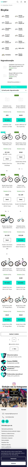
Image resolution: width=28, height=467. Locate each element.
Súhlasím (13, 463)
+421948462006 (9, 417)
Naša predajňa (5, 440)
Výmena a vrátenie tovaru (7, 433)
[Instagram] (7, 421)
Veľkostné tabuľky (6, 444)
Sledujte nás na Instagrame (14, 387)
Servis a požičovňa (6, 447)
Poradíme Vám (5, 442)
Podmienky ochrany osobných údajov (10, 431)
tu (17, 455)
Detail (7, 159)
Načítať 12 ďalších (14, 334)
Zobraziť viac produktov (13, 82)
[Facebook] (3, 421)
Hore (15, 349)
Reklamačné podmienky (7, 435)
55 (6, 170)
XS (19, 169)
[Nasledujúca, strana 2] (14, 340)
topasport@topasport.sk (11, 413)
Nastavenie (13, 458)
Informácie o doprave (6, 438)
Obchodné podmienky (7, 429)
